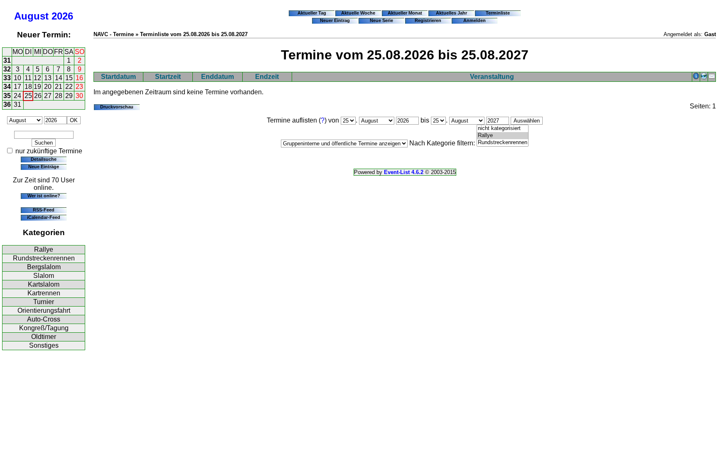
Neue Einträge (43, 166)
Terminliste (498, 12)
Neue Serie (381, 20)
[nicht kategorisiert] (502, 128)
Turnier (43, 301)
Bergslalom (44, 266)
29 (69, 95)
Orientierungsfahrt (43, 310)
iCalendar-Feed (43, 217)
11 (28, 77)
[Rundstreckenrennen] (502, 142)
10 (17, 77)
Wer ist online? (43, 195)
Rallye (43, 249)
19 (37, 86)
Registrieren (428, 20)
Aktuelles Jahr (451, 12)
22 (69, 86)
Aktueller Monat (405, 12)
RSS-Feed (43, 209)
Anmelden (474, 20)
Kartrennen (43, 293)
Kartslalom (43, 284)
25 (28, 95)
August (31, 16)
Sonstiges (44, 345)
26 (38, 95)
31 (7, 60)
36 (7, 104)
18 (28, 86)
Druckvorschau (116, 106)
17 (17, 86)
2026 (62, 16)
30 (79, 95)
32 (7, 69)
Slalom (43, 275)
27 (48, 95)
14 (58, 77)
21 (58, 86)
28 (58, 95)
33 (7, 77)
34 (7, 86)
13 (48, 77)
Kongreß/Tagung (44, 327)
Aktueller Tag (312, 12)
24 (17, 95)
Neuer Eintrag (335, 20)
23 (79, 86)
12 (37, 77)
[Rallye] (502, 135)
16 (79, 77)
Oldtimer (43, 336)
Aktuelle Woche (358, 12)
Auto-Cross (43, 319)
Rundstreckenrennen (44, 258)
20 (48, 86)
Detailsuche (44, 159)
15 (69, 77)
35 (7, 95)
